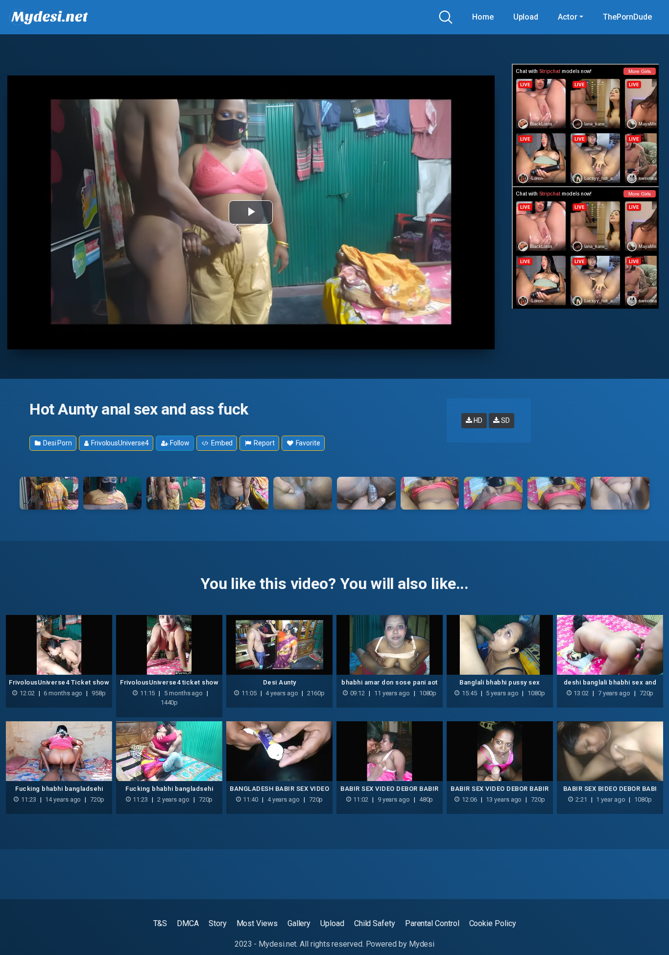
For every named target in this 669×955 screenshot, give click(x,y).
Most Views (257, 923)
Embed (221, 443)
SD (505, 420)
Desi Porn (57, 443)
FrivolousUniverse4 (119, 443)
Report (263, 443)
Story (218, 923)
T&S (160, 923)
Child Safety (374, 923)
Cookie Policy (492, 923)
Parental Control (432, 923)
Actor (567, 17)
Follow (178, 443)
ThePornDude (627, 17)
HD (477, 420)
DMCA (188, 923)
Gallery (299, 923)
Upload (526, 17)
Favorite (307, 443)
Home (483, 17)
